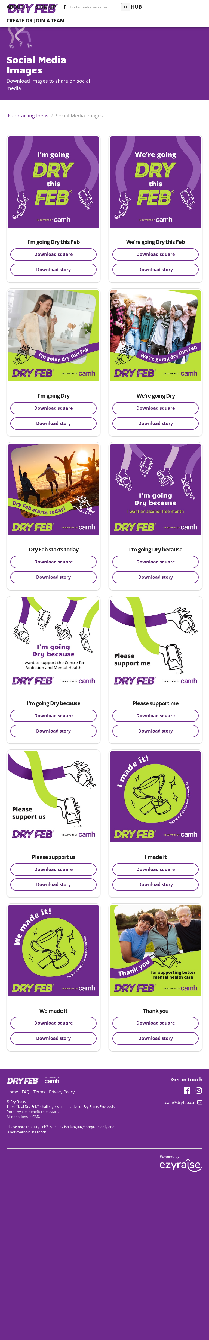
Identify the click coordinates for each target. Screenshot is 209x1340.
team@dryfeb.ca (179, 1102)
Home (12, 1091)
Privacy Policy (62, 1091)
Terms (39, 1091)
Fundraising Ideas (28, 115)
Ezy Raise (90, 1106)
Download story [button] (53, 270)
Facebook (186, 1089)
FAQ (26, 1091)
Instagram (198, 1089)
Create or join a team (35, 20)
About (16, 7)
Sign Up (46, 7)
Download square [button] (53, 254)
